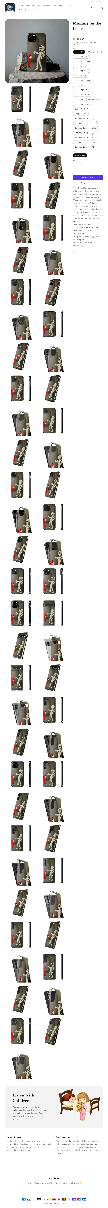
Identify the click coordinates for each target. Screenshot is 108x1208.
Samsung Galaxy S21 (83, 133)
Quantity (76, 160)
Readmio (50, 1203)
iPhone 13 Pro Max (82, 80)
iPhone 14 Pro (93, 52)
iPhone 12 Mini (81, 85)
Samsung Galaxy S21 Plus (85, 137)
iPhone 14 (79, 52)
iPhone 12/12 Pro (82, 90)
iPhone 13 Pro (80, 76)
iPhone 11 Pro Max (82, 104)
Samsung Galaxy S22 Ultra (85, 128)
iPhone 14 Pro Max (82, 61)
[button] (92, 7)
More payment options (88, 183)
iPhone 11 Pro (93, 99)
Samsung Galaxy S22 (83, 118)
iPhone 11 (79, 99)
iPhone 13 (79, 66)
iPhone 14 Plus (81, 57)
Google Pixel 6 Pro (82, 109)
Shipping (85, 42)
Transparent (80, 155)
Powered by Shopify (59, 1203)
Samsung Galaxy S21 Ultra (85, 142)
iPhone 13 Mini (81, 71)
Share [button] (77, 251)
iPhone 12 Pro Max (82, 95)
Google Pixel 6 (80, 114)
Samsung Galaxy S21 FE (84, 147)
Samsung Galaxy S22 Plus (85, 123)
